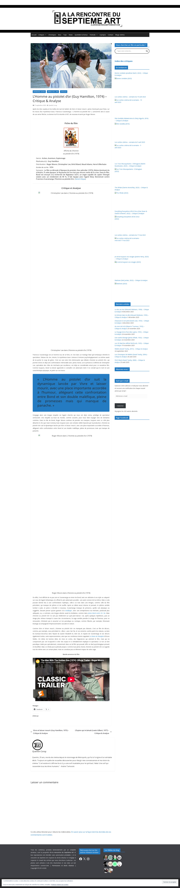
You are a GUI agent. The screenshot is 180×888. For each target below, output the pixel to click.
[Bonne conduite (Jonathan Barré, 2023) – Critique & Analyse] (128, 85)
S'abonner (120, 406)
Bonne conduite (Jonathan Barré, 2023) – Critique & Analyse (131, 74)
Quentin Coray (52, 105)
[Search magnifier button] (146, 51)
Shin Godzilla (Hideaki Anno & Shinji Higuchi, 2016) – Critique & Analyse (131, 119)
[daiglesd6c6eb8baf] (110, 857)
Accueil (34, 35)
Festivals (93, 35)
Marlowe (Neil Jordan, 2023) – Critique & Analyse (131, 280)
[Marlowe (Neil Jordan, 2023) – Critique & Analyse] (128, 290)
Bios (59, 35)
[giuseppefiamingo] (105, 857)
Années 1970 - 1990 (53, 91)
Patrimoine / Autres (39, 91)
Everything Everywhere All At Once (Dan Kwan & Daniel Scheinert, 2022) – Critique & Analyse (131, 212)
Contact (110, 35)
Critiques (41, 35)
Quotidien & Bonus (81, 35)
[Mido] (114, 857)
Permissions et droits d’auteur (63, 866)
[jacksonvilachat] (105, 864)
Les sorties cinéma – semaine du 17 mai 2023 (130, 235)
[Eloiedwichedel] (105, 870)
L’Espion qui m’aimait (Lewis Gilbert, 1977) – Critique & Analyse (92, 732)
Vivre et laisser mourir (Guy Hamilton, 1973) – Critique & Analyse (51, 732)
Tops (65, 35)
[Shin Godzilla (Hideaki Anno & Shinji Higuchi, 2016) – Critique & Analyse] (128, 130)
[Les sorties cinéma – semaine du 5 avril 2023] (128, 152)
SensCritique (80, 179)
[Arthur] (110, 864)
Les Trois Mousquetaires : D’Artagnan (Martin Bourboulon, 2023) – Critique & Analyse (130, 165)
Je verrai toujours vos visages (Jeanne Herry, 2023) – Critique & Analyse (132, 258)
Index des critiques (123, 61)
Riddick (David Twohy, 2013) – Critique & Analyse (131, 349)
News (71, 35)
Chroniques (52, 35)
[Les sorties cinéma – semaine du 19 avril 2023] (128, 107)
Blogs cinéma (119, 35)
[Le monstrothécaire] (119, 864)
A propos (103, 35)
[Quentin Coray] (119, 857)
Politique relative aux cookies (59, 884)
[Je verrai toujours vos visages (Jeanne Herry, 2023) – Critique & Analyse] (128, 269)
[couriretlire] (110, 870)
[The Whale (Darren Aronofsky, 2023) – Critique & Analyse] (128, 199)
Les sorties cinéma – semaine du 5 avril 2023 (130, 142)
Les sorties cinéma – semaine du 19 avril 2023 (130, 97)
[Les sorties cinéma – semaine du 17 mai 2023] (128, 245)
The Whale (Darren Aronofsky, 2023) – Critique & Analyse (131, 189)
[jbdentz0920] (114, 864)
